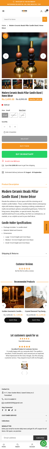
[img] (24, 338)
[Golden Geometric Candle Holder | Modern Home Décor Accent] (13, 297)
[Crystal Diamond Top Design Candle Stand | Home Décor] (36, 297)
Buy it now (24, 146)
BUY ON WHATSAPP (24, 154)
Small (5, 115)
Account (32, 447)
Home (4, 25)
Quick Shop (13, 320)
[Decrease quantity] (4, 126)
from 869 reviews (24, 341)
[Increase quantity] (15, 126)
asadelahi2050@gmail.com (13, 403)
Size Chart (22, 110)
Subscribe (40, 438)
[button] (3, 11)
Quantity (4, 122)
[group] (24, 55)
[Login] (41, 11)
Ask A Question (10, 132)
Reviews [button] (46, 227)
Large (22, 115)
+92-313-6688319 (10, 399)
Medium (13, 115)
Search (17, 447)
